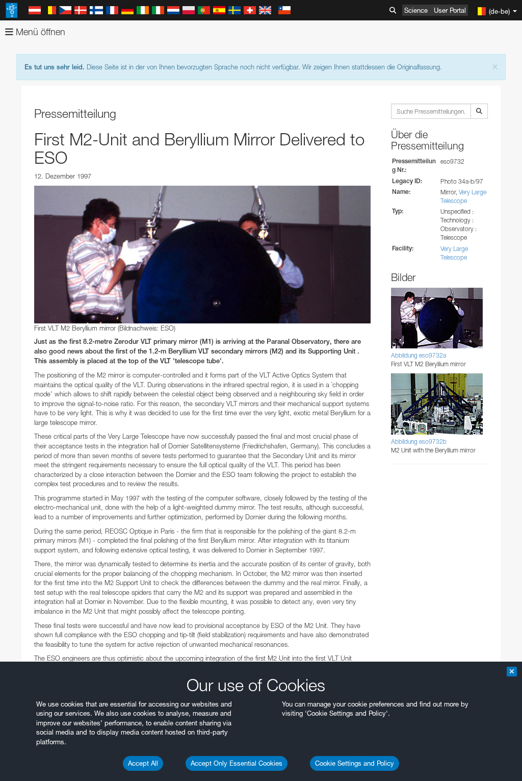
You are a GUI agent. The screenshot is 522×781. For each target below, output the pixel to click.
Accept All (143, 763)
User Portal (450, 10)
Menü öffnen (39, 32)
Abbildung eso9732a (418, 355)
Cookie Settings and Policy (354, 763)
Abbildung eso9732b (419, 441)
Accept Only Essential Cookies (236, 763)
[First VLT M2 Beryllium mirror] (202, 254)
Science (416, 10)
